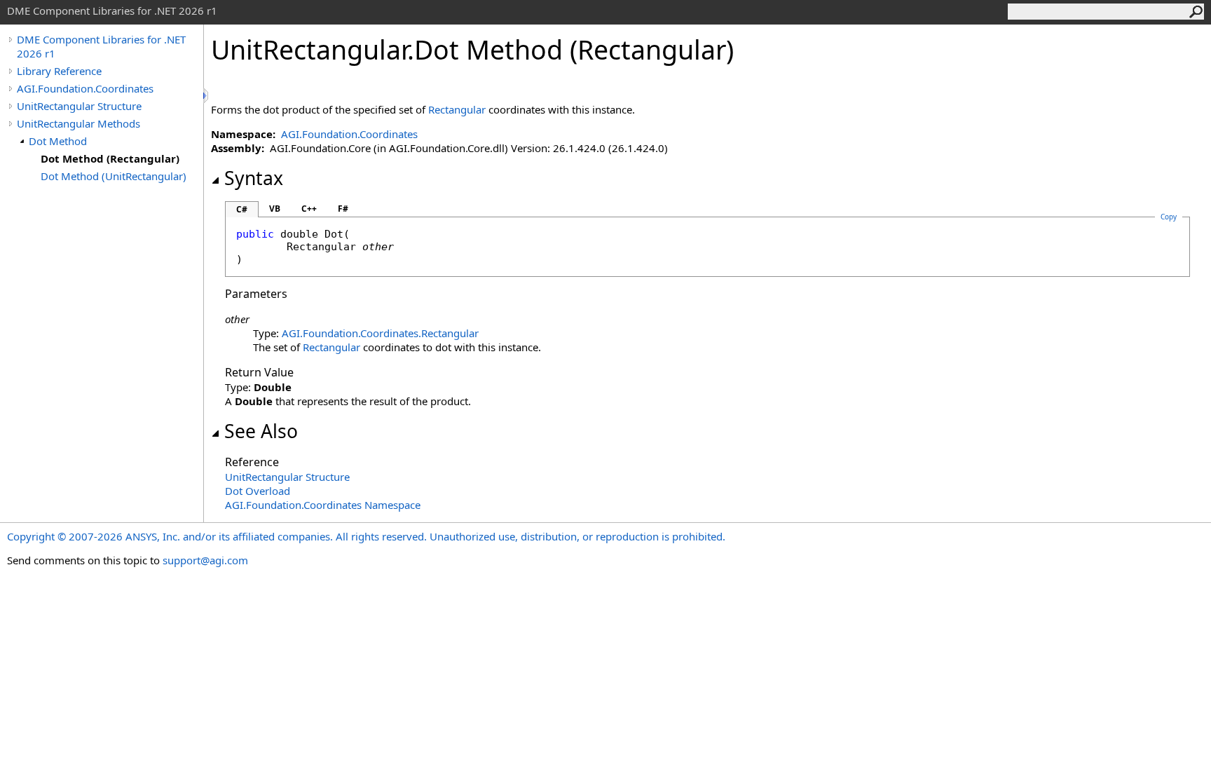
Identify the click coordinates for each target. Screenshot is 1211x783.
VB (274, 209)
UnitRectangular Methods (78, 123)
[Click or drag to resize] (206, 96)
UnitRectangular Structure (79, 106)
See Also (261, 431)
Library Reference (59, 71)
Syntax (253, 178)
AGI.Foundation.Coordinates (85, 88)
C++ (309, 209)
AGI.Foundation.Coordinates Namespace (322, 505)
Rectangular (457, 109)
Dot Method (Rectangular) (110, 158)
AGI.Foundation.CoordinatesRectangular (380, 333)
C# (241, 209)
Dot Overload (257, 491)
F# (343, 209)
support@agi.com (205, 560)
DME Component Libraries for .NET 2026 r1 (101, 46)
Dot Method (58, 141)
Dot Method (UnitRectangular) (113, 176)
